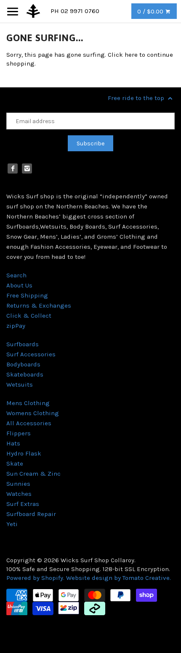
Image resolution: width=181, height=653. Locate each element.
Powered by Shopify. (36, 578)
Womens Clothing (32, 413)
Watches (19, 494)
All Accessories (28, 423)
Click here (123, 54)
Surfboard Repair (31, 514)
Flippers (18, 433)
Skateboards (24, 374)
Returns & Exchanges (38, 305)
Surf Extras (22, 504)
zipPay (15, 325)
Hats (13, 443)
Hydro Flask (23, 453)
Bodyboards (23, 364)
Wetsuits (19, 384)
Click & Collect (28, 315)
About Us (19, 285)
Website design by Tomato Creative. (118, 578)
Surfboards (22, 344)
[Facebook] (13, 168)
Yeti (12, 524)
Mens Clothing (28, 403)
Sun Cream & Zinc (33, 473)
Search (16, 275)
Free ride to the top (137, 98)
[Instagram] (27, 168)
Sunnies (18, 483)
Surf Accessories (31, 354)
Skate (14, 463)
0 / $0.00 (151, 11)
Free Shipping (27, 295)
